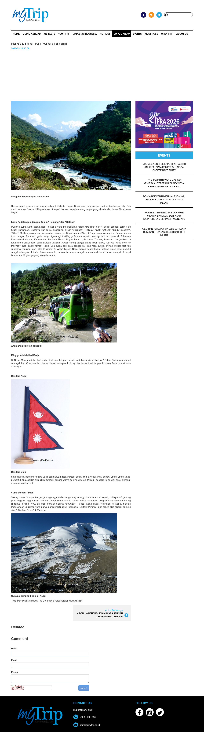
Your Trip (64, 33)
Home (16, 33)
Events (137, 33)
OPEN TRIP (167, 33)
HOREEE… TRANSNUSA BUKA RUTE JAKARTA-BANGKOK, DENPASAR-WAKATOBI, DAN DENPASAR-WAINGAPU (164, 215)
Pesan (14, 672)
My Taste (49, 33)
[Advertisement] (102, 77)
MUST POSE (151, 33)
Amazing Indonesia (85, 33)
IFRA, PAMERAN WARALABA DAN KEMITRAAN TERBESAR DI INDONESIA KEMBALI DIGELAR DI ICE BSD (164, 183)
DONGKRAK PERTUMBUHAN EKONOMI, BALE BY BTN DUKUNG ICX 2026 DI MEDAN (164, 199)
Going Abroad (32, 33)
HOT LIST (105, 33)
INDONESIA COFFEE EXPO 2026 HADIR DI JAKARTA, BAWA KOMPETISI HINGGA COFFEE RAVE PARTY (164, 167)
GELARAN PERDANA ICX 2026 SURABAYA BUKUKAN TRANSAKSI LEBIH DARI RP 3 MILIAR (164, 232)
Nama (14, 648)
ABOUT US (182, 33)
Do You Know (121, 33)
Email (14, 660)
